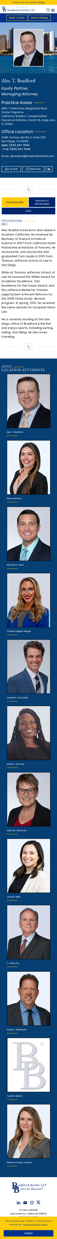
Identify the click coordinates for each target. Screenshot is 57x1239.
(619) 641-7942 (19, 145)
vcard (14, 169)
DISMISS (28, 1233)
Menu (53, 10)
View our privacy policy (35, 1224)
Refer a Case (16, 17)
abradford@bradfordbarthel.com (32, 156)
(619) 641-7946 (20, 149)
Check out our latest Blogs (28, 2)
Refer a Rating (39, 17)
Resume (35, 169)
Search (48, 10)
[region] (28, 1228)
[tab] (15, 202)
